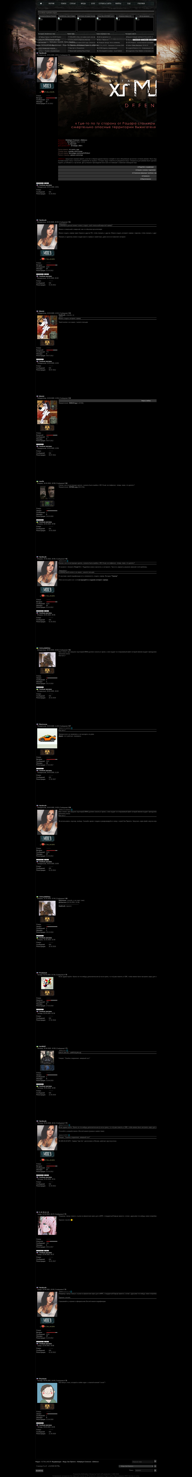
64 (66, 483)
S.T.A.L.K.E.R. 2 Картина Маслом (79, 40)
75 (66, 1380)
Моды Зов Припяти (69, 1462)
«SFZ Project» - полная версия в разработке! (141, 42)
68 (70, 807)
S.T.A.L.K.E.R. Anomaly (47, 45)
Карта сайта (109, 1476)
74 (65, 1289)
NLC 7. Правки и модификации (50, 51)
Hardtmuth (62, 315)
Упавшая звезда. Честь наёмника (109, 42)
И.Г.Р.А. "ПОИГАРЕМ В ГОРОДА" (50, 40)
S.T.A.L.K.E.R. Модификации (51, 1462)
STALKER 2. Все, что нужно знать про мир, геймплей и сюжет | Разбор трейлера (94, 37)
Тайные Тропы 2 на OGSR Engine (50, 37)
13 (47, 763)
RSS (126, 1476)
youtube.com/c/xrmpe (75, 151)
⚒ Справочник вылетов (47, 48)
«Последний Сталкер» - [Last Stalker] (110, 51)
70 (66, 975)
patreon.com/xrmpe (76, 155)
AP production (105, 1474)
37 (46, 101)
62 (70, 313)
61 (70, 222)
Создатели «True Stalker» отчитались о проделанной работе (146, 51)
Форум (37, 45)
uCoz (137, 1476)
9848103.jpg (73, 403)
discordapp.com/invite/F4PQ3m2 (79, 153)
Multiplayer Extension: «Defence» (88, 1462)
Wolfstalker (84, 1474)
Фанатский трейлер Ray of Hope (79, 51)
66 (70, 650)
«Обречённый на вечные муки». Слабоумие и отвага (86, 45)
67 (70, 726)
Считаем (43, 42)
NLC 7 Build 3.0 (103, 40)
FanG (98, 1474)
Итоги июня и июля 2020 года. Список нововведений (86, 42)
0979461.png (73, 487)
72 (66, 1123)
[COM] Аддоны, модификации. (108, 48)
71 (66, 1048)
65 (66, 559)
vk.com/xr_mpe (74, 149)
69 (66, 898)
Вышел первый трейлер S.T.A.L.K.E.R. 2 (140, 37)
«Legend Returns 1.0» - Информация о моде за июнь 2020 (145, 48)
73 (65, 1214)
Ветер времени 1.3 (104, 37)
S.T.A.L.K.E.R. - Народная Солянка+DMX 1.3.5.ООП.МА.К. (116, 45)
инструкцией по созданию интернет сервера (93, 580)
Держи (61, 736)
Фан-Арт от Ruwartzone (76, 48)
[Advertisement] (125, 203)
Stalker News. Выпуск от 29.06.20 (137, 45)
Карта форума (119, 1476)
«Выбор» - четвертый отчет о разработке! (140, 40)
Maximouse (62, 900)
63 (70, 398)
